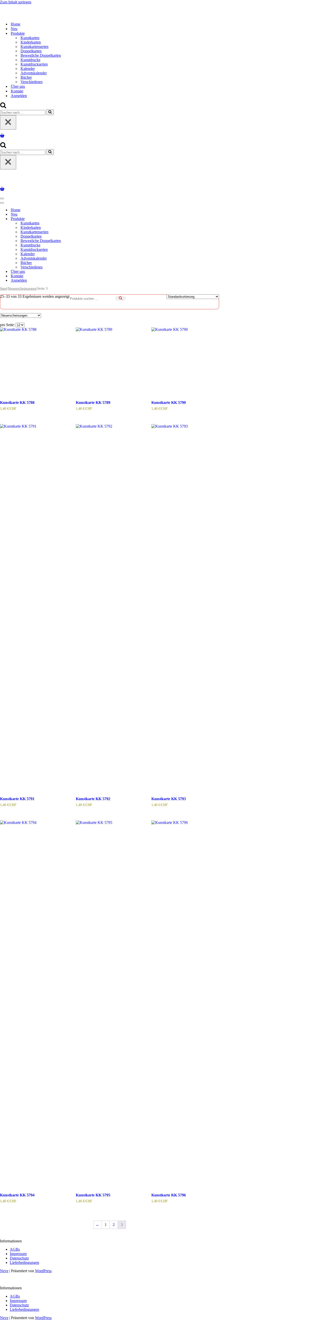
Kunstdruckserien (34, 63)
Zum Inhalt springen (15, 2)
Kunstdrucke (30, 59)
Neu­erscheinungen (22, 286)
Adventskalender (34, 72)
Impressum (18, 1252)
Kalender (28, 68)
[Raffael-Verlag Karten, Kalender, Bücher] (63, 8)
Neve (4, 1269)
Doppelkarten (31, 50)
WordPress (43, 1269)
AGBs (15, 1247)
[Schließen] (8, 121)
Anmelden (19, 95)
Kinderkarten (31, 41)
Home (15, 23)
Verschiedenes (32, 81)
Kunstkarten (30, 37)
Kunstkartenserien (34, 46)
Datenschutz (19, 1256)
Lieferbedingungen (24, 1260)
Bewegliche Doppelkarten (41, 54)
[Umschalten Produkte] (85, 217)
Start (3, 286)
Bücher (26, 76)
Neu (14, 28)
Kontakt (17, 90)
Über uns (18, 85)
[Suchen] (3, 106)
